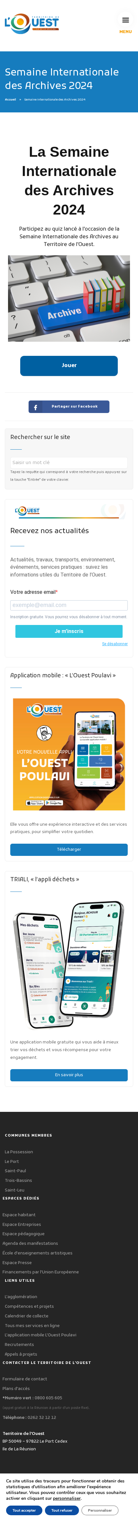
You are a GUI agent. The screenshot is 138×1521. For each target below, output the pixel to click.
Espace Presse (17, 1263)
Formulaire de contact (25, 1379)
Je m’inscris (69, 631)
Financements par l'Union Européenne (41, 1272)
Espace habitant (19, 1215)
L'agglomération (21, 1297)
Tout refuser (62, 1510)
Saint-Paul (15, 1171)
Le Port (12, 1162)
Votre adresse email (33, 592)
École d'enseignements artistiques (38, 1253)
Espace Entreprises (22, 1224)
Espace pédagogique (24, 1234)
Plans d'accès (16, 1389)
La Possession (19, 1152)
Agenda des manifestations (30, 1243)
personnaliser (67, 1498)
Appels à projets (21, 1354)
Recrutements (19, 1345)
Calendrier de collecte (26, 1316)
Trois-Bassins (18, 1180)
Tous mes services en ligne (32, 1326)
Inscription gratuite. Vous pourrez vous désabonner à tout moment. (68, 617)
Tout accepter (24, 1510)
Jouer (69, 366)
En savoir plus (69, 1075)
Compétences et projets (29, 1306)
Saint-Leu (14, 1190)
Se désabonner (115, 644)
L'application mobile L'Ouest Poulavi (40, 1335)
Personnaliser (100, 1510)
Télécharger (69, 849)
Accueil (10, 100)
